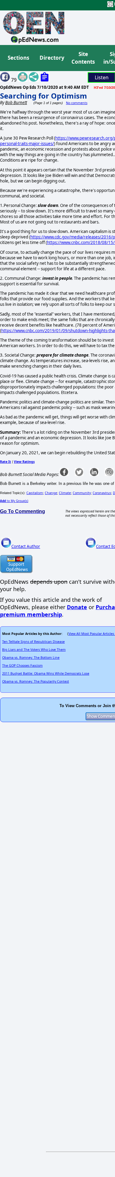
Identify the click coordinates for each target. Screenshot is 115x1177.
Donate (77, 607)
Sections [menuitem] (18, 57)
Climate (65, 493)
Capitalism (34, 493)
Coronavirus (102, 493)
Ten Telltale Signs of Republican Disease (33, 641)
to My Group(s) (14, 501)
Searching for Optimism (43, 96)
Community (82, 493)
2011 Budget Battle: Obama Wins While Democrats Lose (45, 673)
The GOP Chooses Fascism (22, 665)
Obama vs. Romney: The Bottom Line (30, 657)
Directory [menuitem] (51, 57)
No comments (76, 103)
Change (51, 493)
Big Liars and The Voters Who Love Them (34, 649)
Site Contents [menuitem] (83, 58)
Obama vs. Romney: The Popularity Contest (35, 681)
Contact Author (25, 546)
